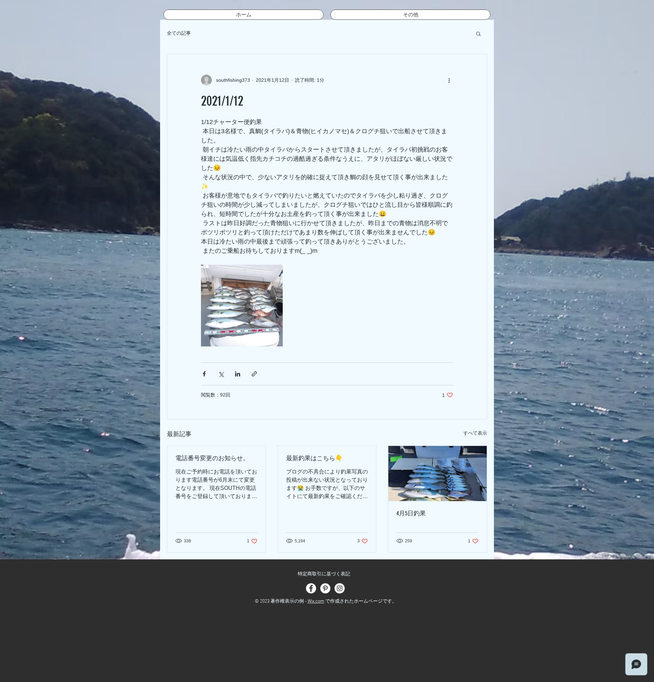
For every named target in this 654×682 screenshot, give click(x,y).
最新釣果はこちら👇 (314, 458)
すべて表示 (475, 433)
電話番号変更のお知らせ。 (212, 458)
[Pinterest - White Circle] (325, 588)
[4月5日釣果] (437, 473)
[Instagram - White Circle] (339, 588)
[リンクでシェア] (254, 374)
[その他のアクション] (449, 80)
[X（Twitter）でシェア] (221, 374)
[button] (478, 33)
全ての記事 (179, 33)
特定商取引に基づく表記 (324, 574)
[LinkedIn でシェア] (237, 374)
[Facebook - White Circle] (311, 588)
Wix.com (316, 601)
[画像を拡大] (242, 305)
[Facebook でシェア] (204, 374)
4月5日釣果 (411, 513)
